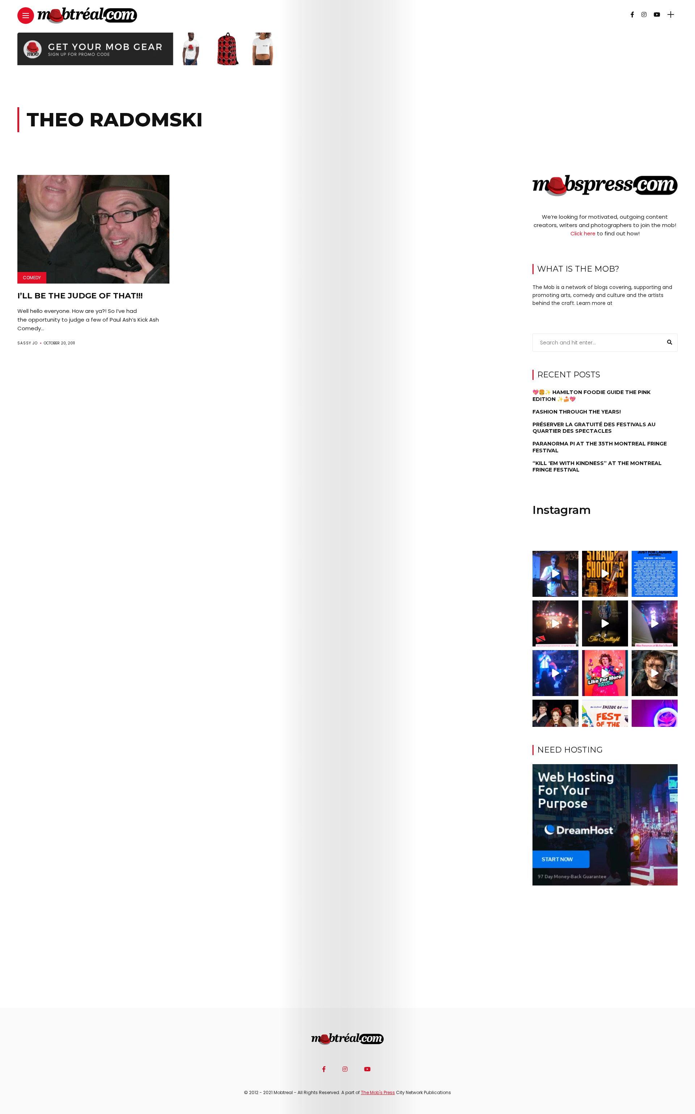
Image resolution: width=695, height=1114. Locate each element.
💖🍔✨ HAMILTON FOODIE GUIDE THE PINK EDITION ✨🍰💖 (591, 395)
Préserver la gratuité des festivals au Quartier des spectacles (594, 427)
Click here (582, 233)
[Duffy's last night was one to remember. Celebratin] (555, 673)
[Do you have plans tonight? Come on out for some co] (605, 574)
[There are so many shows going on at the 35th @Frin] (655, 673)
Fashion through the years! (576, 412)
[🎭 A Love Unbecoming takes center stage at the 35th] (555, 723)
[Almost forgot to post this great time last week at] (555, 623)
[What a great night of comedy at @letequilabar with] (555, 574)
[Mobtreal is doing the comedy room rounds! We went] (655, 723)
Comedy (32, 278)
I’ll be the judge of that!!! (80, 296)
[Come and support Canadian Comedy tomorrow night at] (605, 623)
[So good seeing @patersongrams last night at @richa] (655, 623)
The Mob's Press (378, 1092)
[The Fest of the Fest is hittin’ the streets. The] (605, 723)
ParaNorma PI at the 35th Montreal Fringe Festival (599, 447)
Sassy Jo (27, 343)
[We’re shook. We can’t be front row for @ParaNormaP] (605, 673)
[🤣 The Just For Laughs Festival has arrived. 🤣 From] (655, 574)
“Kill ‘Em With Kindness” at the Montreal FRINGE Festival (597, 466)
